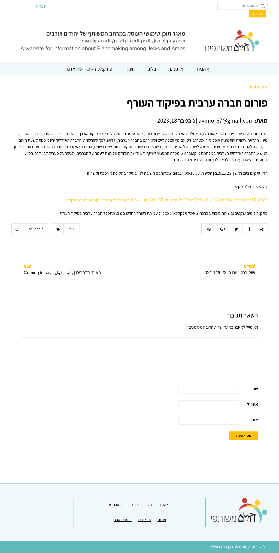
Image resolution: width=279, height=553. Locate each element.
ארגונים (176, 69)
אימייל (252, 404)
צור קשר (132, 505)
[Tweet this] (235, 228)
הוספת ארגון (122, 519)
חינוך (130, 69)
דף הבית (204, 69)
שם (255, 389)
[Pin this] (208, 228)
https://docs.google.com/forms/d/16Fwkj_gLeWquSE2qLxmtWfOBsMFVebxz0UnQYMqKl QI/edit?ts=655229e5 (166, 200)
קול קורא (259, 87)
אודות (161, 519)
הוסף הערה (36, 229)
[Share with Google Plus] (222, 228)
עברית (41, 6)
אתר (254, 420)
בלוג (152, 69)
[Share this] (249, 228)
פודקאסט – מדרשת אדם (89, 69)
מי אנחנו (144, 519)
